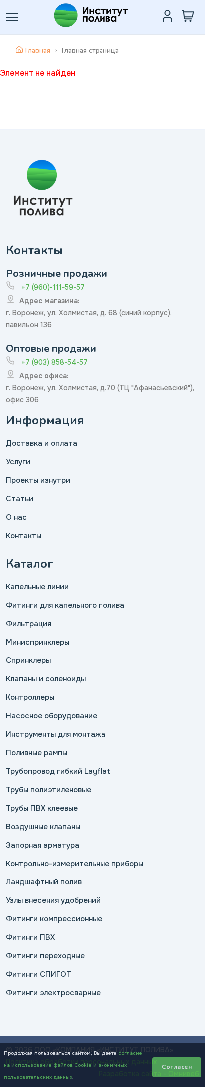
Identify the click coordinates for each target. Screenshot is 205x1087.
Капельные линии (37, 587)
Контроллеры (30, 697)
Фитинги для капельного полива (65, 605)
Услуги (18, 462)
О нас (16, 517)
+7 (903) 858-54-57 (54, 362)
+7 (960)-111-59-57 (53, 287)
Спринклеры (28, 660)
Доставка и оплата (41, 443)
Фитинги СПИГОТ (38, 974)
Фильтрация (28, 624)
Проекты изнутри (38, 480)
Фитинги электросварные (53, 993)
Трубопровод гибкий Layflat (58, 771)
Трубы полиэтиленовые (48, 790)
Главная (37, 50)
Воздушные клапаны (43, 827)
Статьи (19, 499)
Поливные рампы (36, 753)
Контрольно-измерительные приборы (74, 864)
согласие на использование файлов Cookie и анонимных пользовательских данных (73, 1065)
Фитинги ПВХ (30, 937)
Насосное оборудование (51, 716)
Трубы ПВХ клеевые (42, 808)
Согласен (177, 1067)
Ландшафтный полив (44, 882)
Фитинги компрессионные (54, 919)
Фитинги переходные (45, 956)
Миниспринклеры (37, 642)
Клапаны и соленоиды (46, 679)
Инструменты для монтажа (55, 734)
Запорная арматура (42, 845)
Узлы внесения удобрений (53, 900)
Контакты (23, 536)
